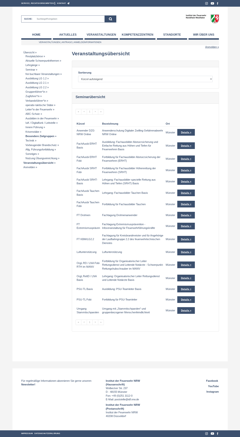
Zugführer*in (32, 96)
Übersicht (28, 52)
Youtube (212, 3)
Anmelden (211, 46)
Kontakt (61, 3)
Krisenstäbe (32, 131)
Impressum (27, 433)
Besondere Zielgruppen (39, 136)
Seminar (30, 69)
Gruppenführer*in (35, 91)
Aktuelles (68, 34)
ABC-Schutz (32, 113)
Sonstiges (31, 153)
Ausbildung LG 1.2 (36, 78)
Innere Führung (34, 127)
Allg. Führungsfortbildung (39, 149)
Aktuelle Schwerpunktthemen (42, 60)
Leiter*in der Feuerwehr (38, 109)
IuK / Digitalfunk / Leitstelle (40, 122)
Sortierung (84, 72)
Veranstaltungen (101, 34)
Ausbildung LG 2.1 (36, 82)
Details (185, 132)
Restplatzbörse (34, 56)
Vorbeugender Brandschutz (41, 145)
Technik (29, 140)
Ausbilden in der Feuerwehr (41, 118)
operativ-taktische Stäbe (39, 105)
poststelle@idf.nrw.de (127, 399)
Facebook (217, 3)
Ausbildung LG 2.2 (36, 87)
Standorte (172, 34)
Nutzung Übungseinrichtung (41, 158)
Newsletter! (28, 384)
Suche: (28, 19)
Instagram (206, 3)
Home (36, 34)
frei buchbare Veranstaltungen (42, 73)
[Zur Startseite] (202, 18)
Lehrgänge (31, 65)
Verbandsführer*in (35, 100)
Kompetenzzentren (137, 34)
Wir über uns (203, 34)
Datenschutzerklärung (47, 433)
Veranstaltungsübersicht (38, 162)
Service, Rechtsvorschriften (37, 3)
